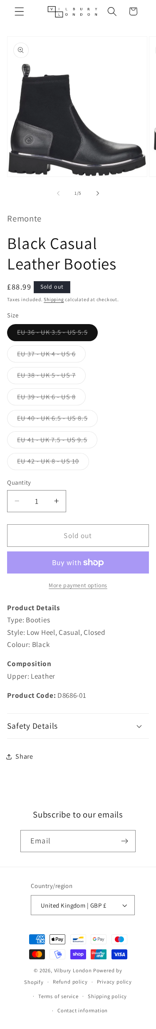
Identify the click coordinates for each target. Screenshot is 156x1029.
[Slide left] (58, 193)
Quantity (19, 482)
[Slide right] (98, 193)
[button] (19, 11)
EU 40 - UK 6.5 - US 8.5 (57, 420)
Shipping (54, 299)
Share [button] (24, 756)
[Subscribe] (124, 841)
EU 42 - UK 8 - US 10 (53, 463)
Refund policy (70, 981)
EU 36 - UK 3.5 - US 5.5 (57, 334)
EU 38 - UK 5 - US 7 (51, 377)
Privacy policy (114, 981)
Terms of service (58, 996)
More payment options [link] (78, 585)
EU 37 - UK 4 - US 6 (51, 355)
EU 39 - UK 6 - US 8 (51, 398)
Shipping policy (107, 996)
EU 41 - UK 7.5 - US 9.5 (57, 441)
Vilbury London (73, 970)
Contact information (82, 1010)
